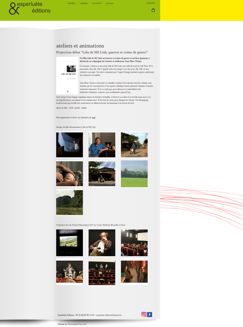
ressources (96, 3)
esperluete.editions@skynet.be (109, 315)
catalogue (84, 3)
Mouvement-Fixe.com (77, 324)
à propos (109, 3)
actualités (71, 3)
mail (93, 117)
